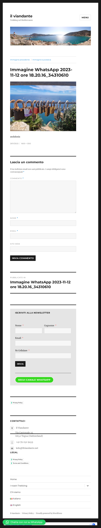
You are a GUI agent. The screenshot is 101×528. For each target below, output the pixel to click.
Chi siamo (15, 492)
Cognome (49, 325)
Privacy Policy (17, 403)
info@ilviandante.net (27, 448)
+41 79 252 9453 (24, 442)
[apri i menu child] (88, 485)
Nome (14, 218)
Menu (85, 17)
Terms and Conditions (20, 463)
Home (13, 479)
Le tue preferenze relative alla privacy (62, 524)
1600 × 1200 (26, 143)
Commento (17, 178)
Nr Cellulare (21, 350)
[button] (24, 522)
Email (14, 231)
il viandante (21, 16)
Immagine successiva (41, 60)
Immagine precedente (20, 60)
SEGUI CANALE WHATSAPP (34, 380)
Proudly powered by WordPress (49, 513)
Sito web (15, 244)
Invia (20, 364)
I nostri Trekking (18, 485)
